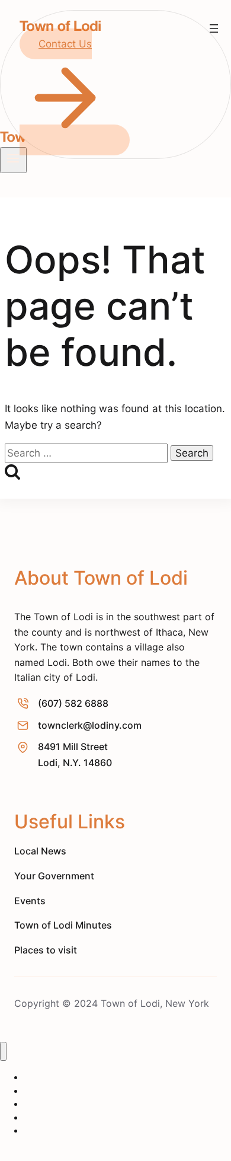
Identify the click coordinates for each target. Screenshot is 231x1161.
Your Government (57, 1104)
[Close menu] (3, 1051)
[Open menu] (214, 28)
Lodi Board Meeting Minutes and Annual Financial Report (119, 1137)
